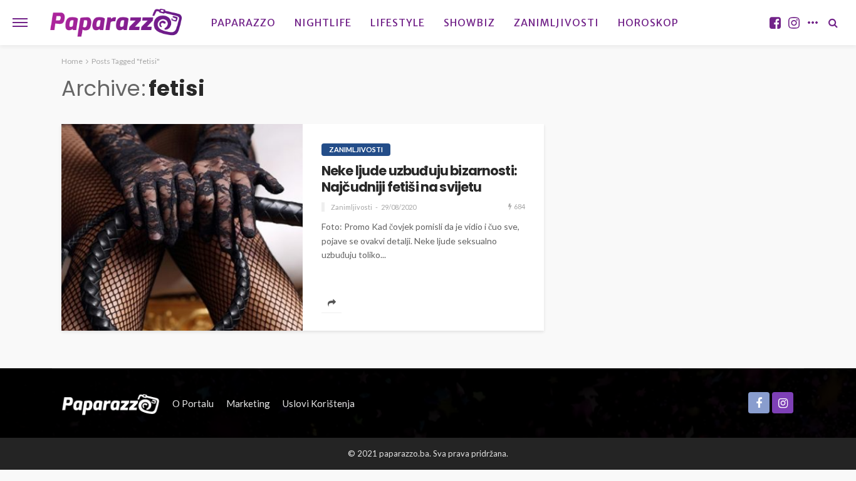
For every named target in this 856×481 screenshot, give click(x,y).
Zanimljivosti (556, 22)
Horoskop (648, 22)
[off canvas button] (20, 22)
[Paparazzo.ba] (116, 23)
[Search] (832, 22)
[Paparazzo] (110, 403)
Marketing (248, 403)
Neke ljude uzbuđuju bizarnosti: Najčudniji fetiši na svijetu (419, 179)
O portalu (193, 403)
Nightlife (323, 22)
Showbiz (469, 22)
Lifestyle (397, 22)
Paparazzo (243, 22)
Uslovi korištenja (319, 403)
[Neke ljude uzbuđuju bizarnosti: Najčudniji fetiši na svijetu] (182, 227)
